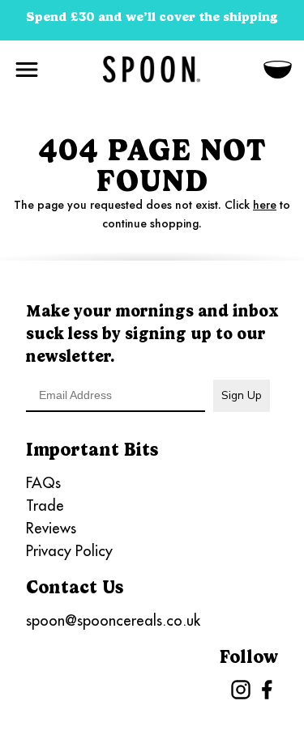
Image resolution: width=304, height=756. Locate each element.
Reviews (51, 528)
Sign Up (241, 395)
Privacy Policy (69, 551)
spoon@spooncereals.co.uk (113, 620)
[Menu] (26, 66)
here (264, 205)
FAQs (43, 483)
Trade (45, 505)
